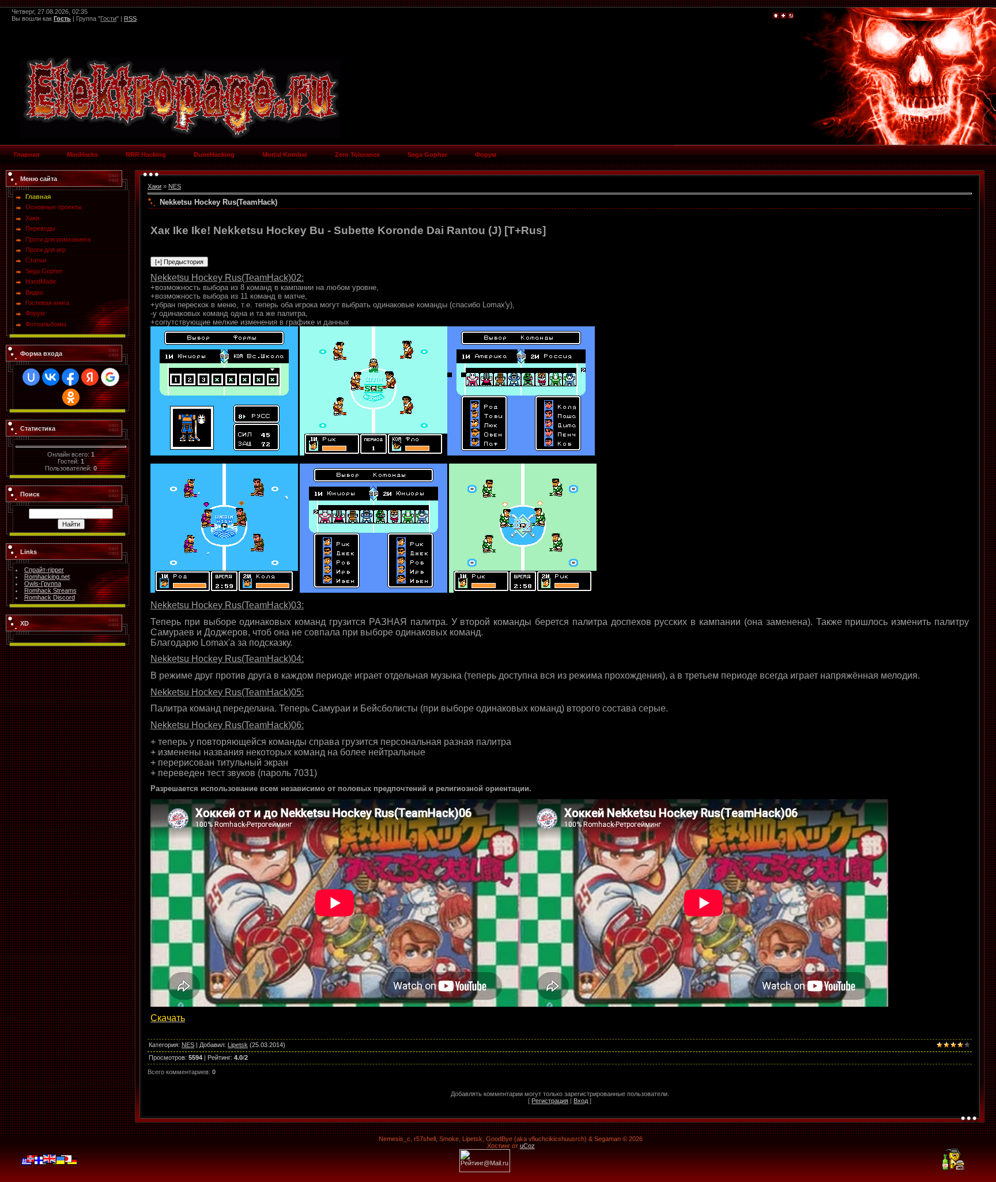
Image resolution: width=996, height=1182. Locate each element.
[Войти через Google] (110, 377)
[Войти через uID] (31, 377)
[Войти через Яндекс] (90, 377)
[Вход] (791, 16)
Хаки (154, 186)
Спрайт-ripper (44, 569)
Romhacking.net (47, 576)
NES (174, 186)
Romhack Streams (50, 590)
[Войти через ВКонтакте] (50, 377)
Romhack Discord (49, 597)
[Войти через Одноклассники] (71, 397)
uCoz (527, 1145)
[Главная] (776, 16)
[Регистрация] (783, 16)
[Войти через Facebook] (70, 377)
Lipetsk (238, 1044)
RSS (130, 18)
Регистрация (549, 1100)
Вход (581, 1100)
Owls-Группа (42, 583)
